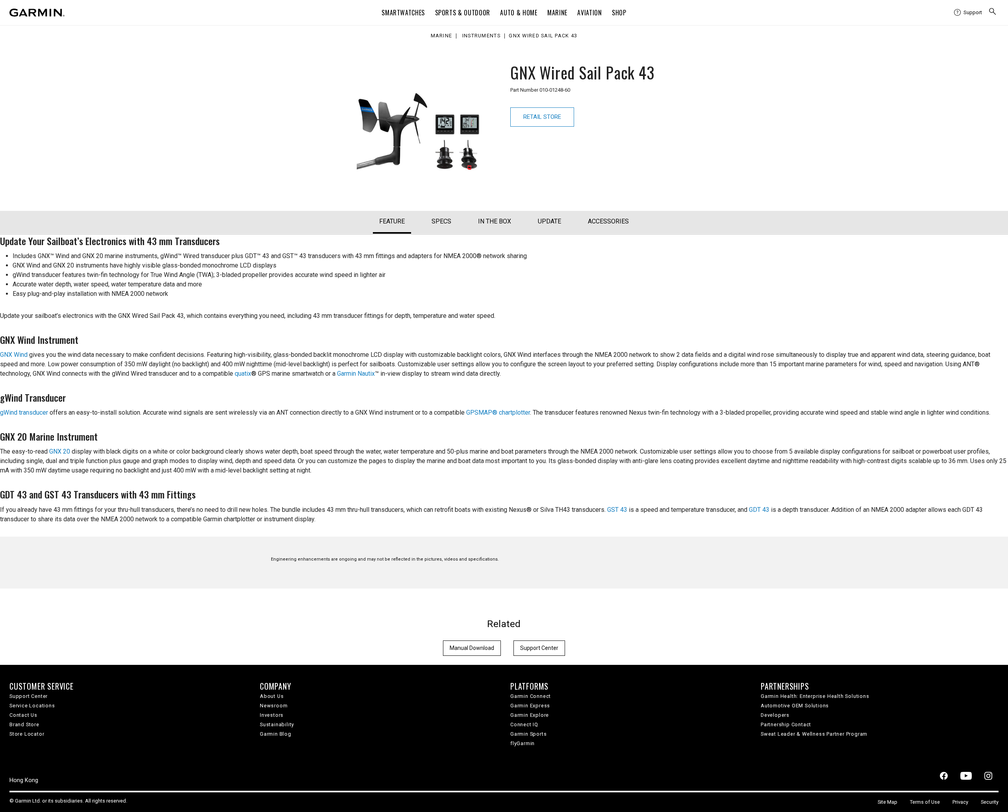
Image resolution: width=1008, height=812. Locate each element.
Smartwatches (403, 12)
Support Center (539, 648)
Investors (272, 715)
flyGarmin (522, 743)
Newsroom (273, 706)
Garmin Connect (530, 696)
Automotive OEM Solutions (795, 706)
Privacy (960, 802)
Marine (557, 12)
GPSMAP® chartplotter (498, 412)
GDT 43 (759, 509)
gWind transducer (24, 412)
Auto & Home (518, 12)
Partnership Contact (786, 724)
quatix (243, 373)
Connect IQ (524, 724)
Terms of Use (925, 802)
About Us (272, 696)
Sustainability (277, 724)
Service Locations (32, 706)
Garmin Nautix (356, 373)
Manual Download (472, 648)
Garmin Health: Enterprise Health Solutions (815, 696)
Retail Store (542, 116)
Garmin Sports (528, 734)
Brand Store (24, 724)
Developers (775, 715)
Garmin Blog (275, 734)
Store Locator (26, 734)
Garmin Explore (529, 715)
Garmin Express (530, 706)
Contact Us (23, 715)
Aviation (589, 12)
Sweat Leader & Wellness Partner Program (814, 734)
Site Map (887, 802)
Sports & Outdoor (462, 12)
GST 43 (617, 509)
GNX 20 (59, 451)
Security (990, 802)
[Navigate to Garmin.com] (37, 12)
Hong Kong (23, 780)
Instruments (481, 36)
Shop (619, 12)
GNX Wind (14, 354)
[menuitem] (968, 12)
